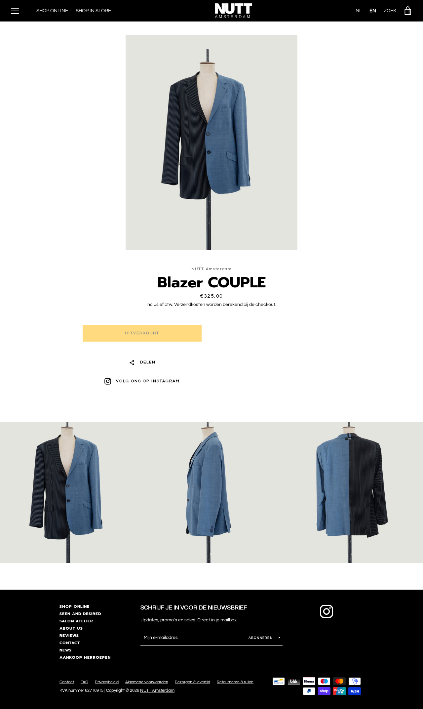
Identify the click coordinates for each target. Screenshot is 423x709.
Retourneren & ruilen (235, 682)
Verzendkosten (189, 304)
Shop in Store (93, 10)
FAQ (84, 682)
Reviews (69, 636)
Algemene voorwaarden (146, 682)
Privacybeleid (107, 682)
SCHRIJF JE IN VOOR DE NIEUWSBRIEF (193, 608)
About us (71, 628)
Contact (69, 643)
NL (359, 10)
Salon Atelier (76, 621)
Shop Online (52, 10)
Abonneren (261, 638)
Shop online (74, 606)
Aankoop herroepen (85, 657)
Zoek (390, 10)
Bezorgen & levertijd (192, 682)
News (65, 650)
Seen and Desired (80, 614)
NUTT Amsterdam (157, 690)
